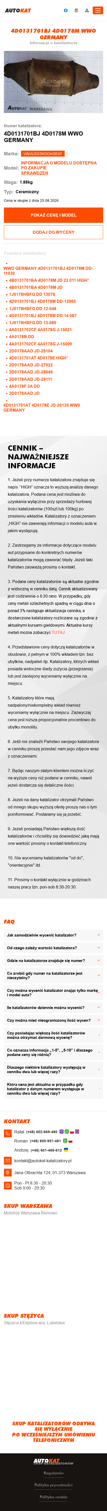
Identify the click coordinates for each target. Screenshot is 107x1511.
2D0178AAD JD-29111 (30, 379)
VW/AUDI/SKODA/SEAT (42, 154)
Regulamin (53, 1472)
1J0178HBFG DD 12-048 (32, 308)
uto (18, 10)
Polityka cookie (53, 1496)
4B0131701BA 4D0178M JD (36, 287)
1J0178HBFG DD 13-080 (32, 322)
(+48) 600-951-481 (45, 1141)
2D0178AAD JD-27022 (31, 365)
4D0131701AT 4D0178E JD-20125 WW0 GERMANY (41, 407)
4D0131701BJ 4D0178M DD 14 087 (43, 315)
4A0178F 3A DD (24, 386)
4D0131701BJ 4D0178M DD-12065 (42, 301)
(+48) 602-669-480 (41, 1132)
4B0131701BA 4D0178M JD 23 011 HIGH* (49, 280)
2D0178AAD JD (24, 393)
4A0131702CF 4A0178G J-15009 (40, 344)
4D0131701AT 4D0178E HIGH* (38, 358)
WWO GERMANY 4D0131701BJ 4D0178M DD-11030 (48, 271)
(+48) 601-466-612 (46, 1150)
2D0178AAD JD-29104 (31, 351)
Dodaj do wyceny (54, 232)
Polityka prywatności (53, 1484)
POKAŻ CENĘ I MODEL (54, 215)
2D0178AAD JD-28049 (31, 372)
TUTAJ (58, 632)
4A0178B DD (21, 337)
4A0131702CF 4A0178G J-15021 (40, 329)
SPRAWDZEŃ (34, 173)
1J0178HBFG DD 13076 (32, 294)
